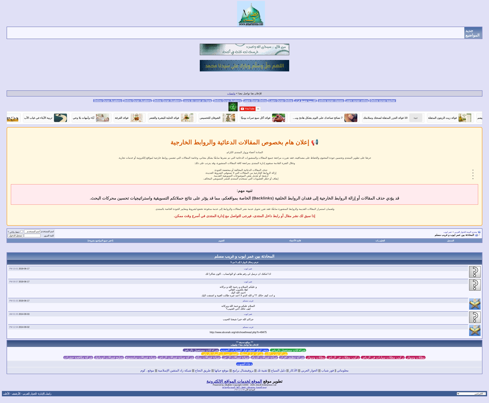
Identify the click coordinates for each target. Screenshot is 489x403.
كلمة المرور (49, 235)
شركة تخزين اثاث (276, 353)
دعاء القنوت (244, 364)
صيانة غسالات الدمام (264, 357)
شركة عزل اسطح (252, 353)
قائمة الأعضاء (295, 240)
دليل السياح (278, 370)
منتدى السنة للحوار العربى (465, 232)
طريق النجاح (203, 370)
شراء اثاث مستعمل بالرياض (288, 350)
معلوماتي (343, 370)
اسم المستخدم (47, 231)
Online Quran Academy (137, 100)
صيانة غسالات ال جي (236, 357)
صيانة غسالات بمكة (208, 357)
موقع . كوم (147, 370)
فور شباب (327, 370)
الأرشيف (16, 393)
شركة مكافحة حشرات (78, 357)
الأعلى (6, 393)
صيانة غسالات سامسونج (141, 357)
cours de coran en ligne (197, 100)
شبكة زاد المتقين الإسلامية (174, 370)
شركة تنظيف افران (292, 357)
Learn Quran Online (255, 100)
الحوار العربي (309, 370)
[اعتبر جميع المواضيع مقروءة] (100, 240)
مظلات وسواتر (416, 357)
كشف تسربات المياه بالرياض (220, 353)
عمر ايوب (448, 232)
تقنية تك (262, 370)
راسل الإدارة (44, 393)
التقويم (221, 240)
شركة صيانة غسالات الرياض (175, 357)
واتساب (231, 93)
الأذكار (293, 370)
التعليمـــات (380, 240)
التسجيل (450, 240)
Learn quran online (357, 100)
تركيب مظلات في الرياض (343, 357)
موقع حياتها (222, 370)
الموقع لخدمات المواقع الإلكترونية (234, 381)
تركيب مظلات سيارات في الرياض (383, 357)
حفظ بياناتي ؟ (14, 232)
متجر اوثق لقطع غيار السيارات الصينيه (244, 350)
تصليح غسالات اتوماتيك (109, 357)
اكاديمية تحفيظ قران (305, 100)
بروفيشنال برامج (242, 370)
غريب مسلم (248, 301)
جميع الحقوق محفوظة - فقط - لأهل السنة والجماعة (244, 387)
